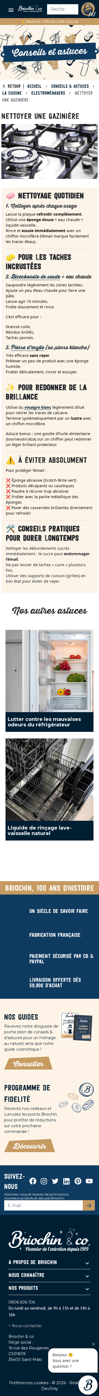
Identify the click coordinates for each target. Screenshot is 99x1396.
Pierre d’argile (27, 348)
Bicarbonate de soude (35, 277)
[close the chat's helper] (93, 1344)
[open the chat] (88, 1385)
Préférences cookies (29, 1382)
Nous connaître (27, 1275)
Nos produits (23, 1288)
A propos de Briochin (33, 1262)
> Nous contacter (25, 1325)
